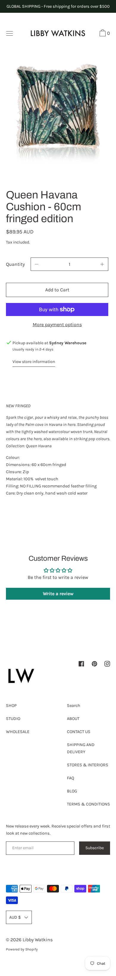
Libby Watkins (38, 939)
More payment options (57, 324)
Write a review (58, 593)
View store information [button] (33, 361)
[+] (102, 264)
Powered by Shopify (22, 949)
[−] (36, 264)
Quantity (15, 264)
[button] (104, 34)
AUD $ (15, 917)
